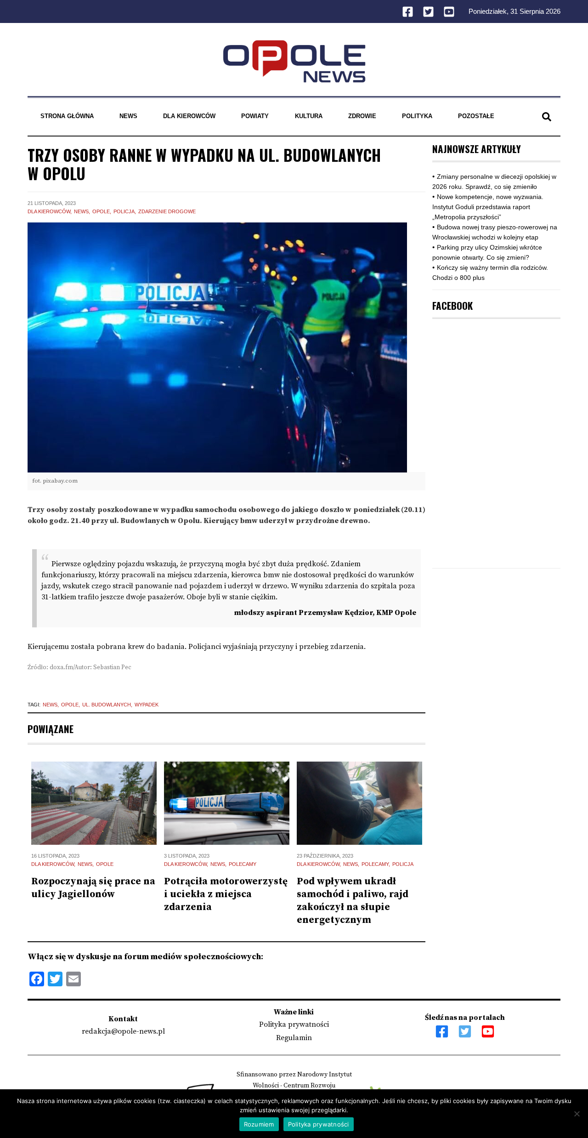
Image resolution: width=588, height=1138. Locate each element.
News (128, 116)
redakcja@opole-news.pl (123, 1031)
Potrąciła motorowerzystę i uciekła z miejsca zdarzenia (226, 894)
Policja (124, 211)
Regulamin (294, 1037)
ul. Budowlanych (106, 704)
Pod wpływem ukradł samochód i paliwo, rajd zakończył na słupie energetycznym (352, 901)
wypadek (146, 704)
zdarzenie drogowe (167, 211)
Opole (101, 211)
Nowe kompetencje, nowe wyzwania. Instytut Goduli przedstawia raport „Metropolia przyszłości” (487, 207)
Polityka (417, 116)
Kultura (308, 116)
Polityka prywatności (294, 1024)
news (50, 704)
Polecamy (242, 864)
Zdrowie (362, 116)
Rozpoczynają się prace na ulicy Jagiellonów (93, 888)
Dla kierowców (189, 116)
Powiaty (255, 116)
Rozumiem (259, 1124)
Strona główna (67, 116)
